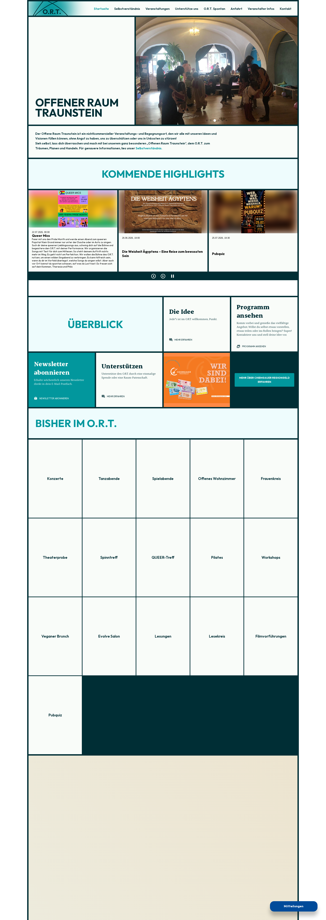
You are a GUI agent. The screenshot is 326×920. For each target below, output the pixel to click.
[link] (197, 324)
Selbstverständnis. (148, 148)
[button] (62, 380)
